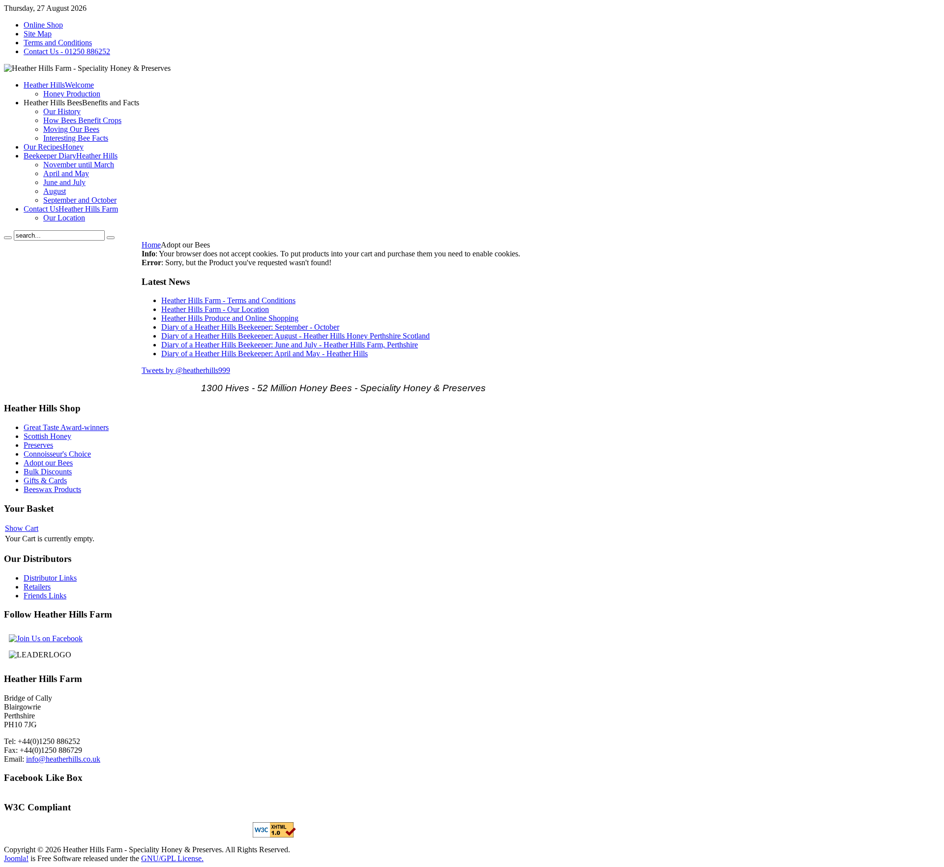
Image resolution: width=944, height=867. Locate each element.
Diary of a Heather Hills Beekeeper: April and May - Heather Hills (264, 353)
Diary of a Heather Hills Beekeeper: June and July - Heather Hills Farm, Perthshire (289, 345)
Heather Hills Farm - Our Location (215, 309)
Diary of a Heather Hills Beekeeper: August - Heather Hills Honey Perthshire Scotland (295, 336)
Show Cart (21, 528)
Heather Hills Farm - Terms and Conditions (228, 300)
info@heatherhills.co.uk (63, 759)
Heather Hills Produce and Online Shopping (229, 318)
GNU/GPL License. (172, 858)
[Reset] (111, 237)
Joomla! (16, 858)
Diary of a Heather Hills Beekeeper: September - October (250, 327)
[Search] (8, 237)
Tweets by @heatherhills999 (186, 370)
